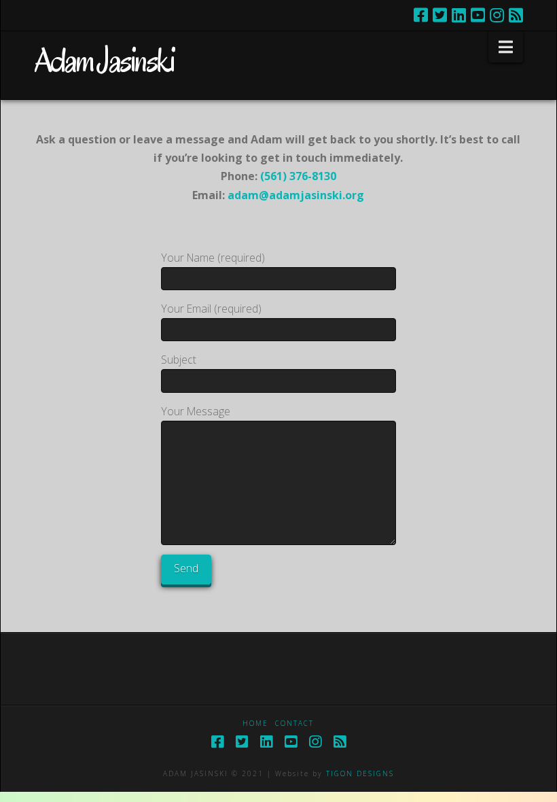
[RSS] (516, 15)
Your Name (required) (213, 257)
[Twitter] (440, 15)
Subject (178, 359)
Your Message (195, 411)
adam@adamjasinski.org (296, 195)
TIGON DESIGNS (360, 773)
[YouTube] (478, 15)
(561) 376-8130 (298, 176)
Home (255, 723)
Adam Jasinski (104, 60)
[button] (505, 47)
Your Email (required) (211, 308)
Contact (294, 723)
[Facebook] (421, 15)
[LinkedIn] (459, 15)
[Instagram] (497, 15)
